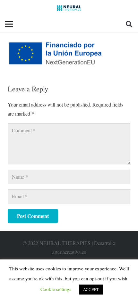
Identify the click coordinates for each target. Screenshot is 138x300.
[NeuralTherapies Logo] (69, 8)
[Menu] (9, 24)
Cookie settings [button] (55, 289)
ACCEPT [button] (91, 289)
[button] (129, 24)
